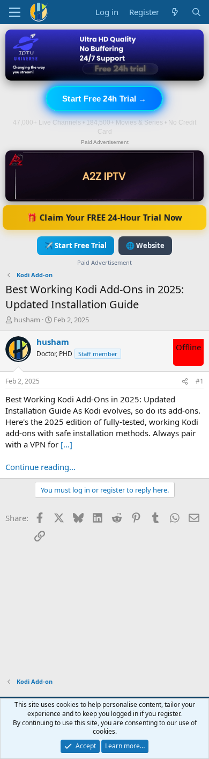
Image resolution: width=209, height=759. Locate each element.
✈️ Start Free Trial (75, 245)
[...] (66, 444)
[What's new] (175, 12)
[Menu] (14, 12)
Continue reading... (40, 466)
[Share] (185, 381)
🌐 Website (145, 245)
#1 (200, 381)
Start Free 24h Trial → (104, 98)
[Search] (196, 12)
